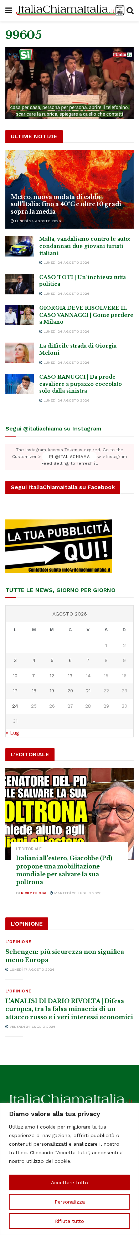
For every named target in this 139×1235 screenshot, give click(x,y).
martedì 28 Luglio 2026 (77, 893)
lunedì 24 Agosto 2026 (37, 221)
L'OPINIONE (18, 942)
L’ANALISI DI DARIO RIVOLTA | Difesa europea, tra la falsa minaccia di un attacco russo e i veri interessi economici (69, 1009)
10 (15, 675)
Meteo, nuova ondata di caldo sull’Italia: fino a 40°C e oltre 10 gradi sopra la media (66, 204)
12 (52, 675)
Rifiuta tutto (69, 1221)
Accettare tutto (69, 1182)
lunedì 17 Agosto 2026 (32, 969)
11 (34, 675)
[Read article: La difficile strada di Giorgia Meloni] (19, 353)
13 (70, 675)
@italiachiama (71, 456)
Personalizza (70, 1202)
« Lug (12, 733)
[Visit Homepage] (69, 10)
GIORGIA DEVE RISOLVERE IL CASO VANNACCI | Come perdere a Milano (86, 315)
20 (70, 690)
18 (34, 690)
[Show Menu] (8, 10)
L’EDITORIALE (29, 849)
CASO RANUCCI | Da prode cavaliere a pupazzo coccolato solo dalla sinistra (80, 384)
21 (88, 690)
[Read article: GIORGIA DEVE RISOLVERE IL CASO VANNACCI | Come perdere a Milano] (19, 315)
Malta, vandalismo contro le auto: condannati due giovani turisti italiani (84, 246)
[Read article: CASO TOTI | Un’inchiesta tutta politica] (19, 284)
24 (15, 706)
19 (52, 690)
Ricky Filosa (33, 893)
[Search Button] (130, 10)
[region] (69, 1169)
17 (15, 690)
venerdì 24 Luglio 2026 (32, 1027)
